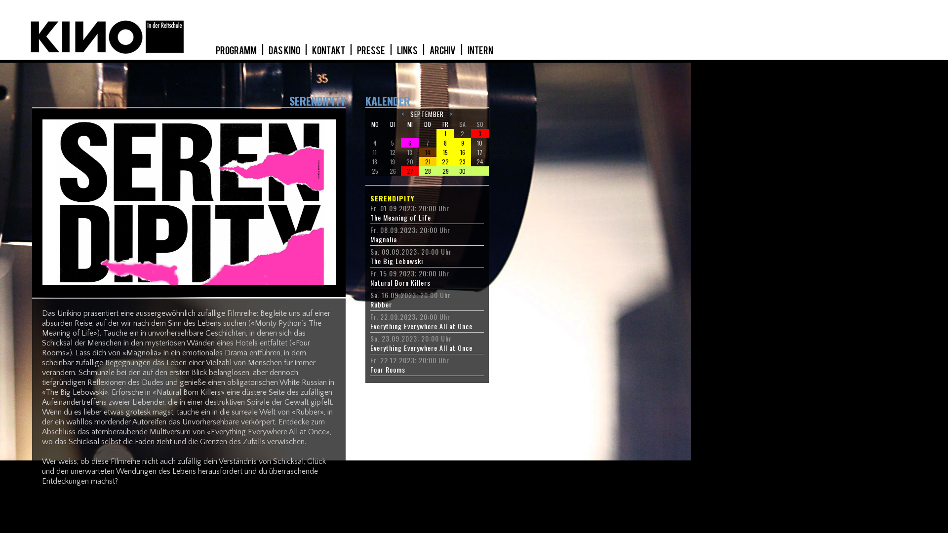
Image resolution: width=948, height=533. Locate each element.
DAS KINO (285, 51)
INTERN (480, 51)
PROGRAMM (237, 51)
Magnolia (383, 239)
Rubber (381, 304)
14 (428, 152)
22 (445, 161)
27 (410, 171)
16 (462, 152)
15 (445, 152)
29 (445, 171)
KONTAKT (329, 51)
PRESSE (371, 51)
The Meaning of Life (400, 217)
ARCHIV (443, 51)
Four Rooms (387, 369)
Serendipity (392, 198)
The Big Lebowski (396, 261)
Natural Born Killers (400, 282)
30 (462, 171)
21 (428, 161)
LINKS (408, 51)
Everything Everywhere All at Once (421, 326)
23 (462, 161)
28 (428, 171)
